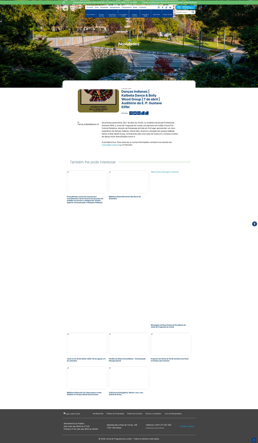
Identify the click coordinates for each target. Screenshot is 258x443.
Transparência (127, 7)
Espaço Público (156, 14)
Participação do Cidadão (145, 15)
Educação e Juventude (101, 15)
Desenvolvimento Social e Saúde (112, 15)
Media (135, 7)
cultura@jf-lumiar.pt (110, 145)
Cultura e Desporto (90, 14)
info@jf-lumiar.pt (187, 426)
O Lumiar (90, 7)
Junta (97, 7)
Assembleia (104, 7)
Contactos (142, 7)
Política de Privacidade (115, 414)
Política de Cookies (134, 414)
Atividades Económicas (134, 15)
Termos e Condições (153, 414)
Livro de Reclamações (173, 414)
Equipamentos (115, 7)
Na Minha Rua (98, 414)
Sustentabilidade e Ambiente (123, 15)
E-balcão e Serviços (167, 14)
